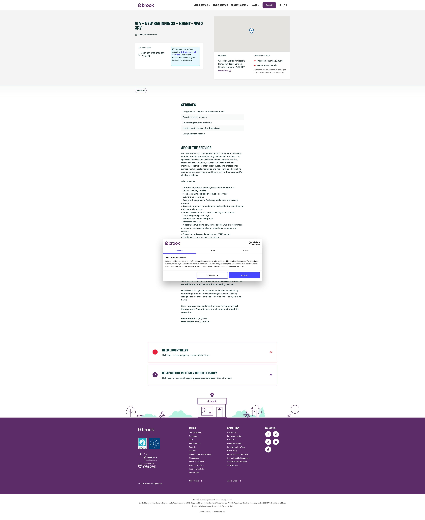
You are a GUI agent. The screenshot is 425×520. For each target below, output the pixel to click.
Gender (192, 451)
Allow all (244, 275)
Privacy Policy (205, 512)
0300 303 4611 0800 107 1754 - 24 (152, 54)
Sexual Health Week (236, 447)
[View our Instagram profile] (276, 434)
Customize (211, 275)
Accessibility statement (237, 461)
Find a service (220, 5)
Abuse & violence (196, 461)
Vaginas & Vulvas (196, 465)
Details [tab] (212, 250)
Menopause (194, 458)
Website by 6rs (219, 512)
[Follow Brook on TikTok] (268, 449)
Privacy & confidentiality (237, 454)
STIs (191, 440)
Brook (146, 5)
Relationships (194, 443)
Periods (192, 447)
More (254, 5)
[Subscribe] (285, 5)
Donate (269, 5)
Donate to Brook (234, 443)
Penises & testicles (197, 469)
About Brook (232, 481)
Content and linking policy (238, 458)
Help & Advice (201, 5)
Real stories (194, 472)
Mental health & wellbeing (200, 454)
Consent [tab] (179, 250)
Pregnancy (193, 436)
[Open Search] (280, 5)
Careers (230, 440)
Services (141, 90)
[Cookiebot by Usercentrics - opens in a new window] (250, 243)
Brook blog (232, 451)
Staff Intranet (233, 465)
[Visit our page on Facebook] (268, 434)
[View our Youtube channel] (276, 442)
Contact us (231, 432)
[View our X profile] (268, 442)
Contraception (195, 432)
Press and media (234, 436)
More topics (194, 481)
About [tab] (245, 250)
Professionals (238, 5)
